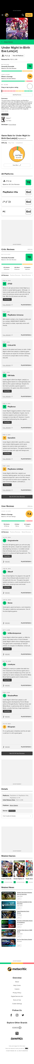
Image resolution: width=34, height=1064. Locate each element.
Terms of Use (17, 1000)
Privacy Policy (17, 993)
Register (29, 15)
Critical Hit (10, 345)
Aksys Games (8, 42)
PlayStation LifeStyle (13, 469)
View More (15, 165)
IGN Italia (9, 375)
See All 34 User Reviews (17, 753)
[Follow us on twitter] (22, 1016)
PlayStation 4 (26, 305)
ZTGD (8, 284)
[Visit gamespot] (17, 1029)
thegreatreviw (11, 541)
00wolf (8, 572)
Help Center (17, 985)
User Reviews (7, 506)
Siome (8, 603)
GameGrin (9, 438)
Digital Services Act (17, 996)
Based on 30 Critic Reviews (8, 68)
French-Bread (12, 124)
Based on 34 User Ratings (8, 78)
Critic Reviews (7, 249)
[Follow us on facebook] (11, 1016)
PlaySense (10, 407)
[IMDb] (26, 1048)
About (17, 982)
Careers (17, 989)
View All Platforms (18, 55)
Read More (7, 299)
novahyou (9, 664)
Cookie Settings (17, 1004)
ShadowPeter (11, 696)
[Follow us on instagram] (17, 1016)
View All (30, 249)
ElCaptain (9, 727)
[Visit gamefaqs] (17, 1039)
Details (4, 789)
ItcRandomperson (12, 633)
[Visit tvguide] (17, 1034)
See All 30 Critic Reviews (17, 497)
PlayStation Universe (13, 315)
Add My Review (17, 95)
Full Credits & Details (9, 816)
